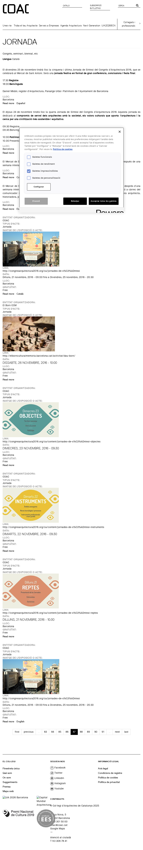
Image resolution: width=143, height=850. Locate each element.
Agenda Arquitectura (71, 25)
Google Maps (57, 828)
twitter (58, 772)
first (17, 732)
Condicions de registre (110, 773)
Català (20, 293)
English (20, 721)
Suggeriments (10, 782)
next (117, 732)
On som (7, 777)
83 (45, 732)
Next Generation (91, 25)
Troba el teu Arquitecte (25, 25)
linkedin (59, 778)
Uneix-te (7, 25)
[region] (71, 170)
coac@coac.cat (58, 825)
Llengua (7, 59)
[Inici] (16, 9)
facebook (60, 767)
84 (52, 732)
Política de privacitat (109, 782)
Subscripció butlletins (95, 7)
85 (59, 732)
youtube (59, 788)
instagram (60, 783)
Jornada (7, 226)
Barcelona (8, 99)
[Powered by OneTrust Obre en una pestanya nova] (109, 210)
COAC (6, 220)
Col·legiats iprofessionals (128, 24)
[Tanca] (119, 132)
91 (103, 732)
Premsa (6, 786)
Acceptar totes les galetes (104, 201)
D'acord (36, 201)
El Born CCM (10, 305)
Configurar (39, 186)
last (126, 732)
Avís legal (103, 768)
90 (95, 732)
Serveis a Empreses (49, 25)
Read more (8, 103)
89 (88, 732)
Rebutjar (75, 201)
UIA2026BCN (108, 25)
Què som (7, 773)
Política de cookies (108, 777)
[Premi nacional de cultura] (18, 818)
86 (67, 732)
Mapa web (8, 791)
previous (28, 732)
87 (74, 732)
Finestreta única (11, 768)
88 (81, 732)
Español (21, 103)
